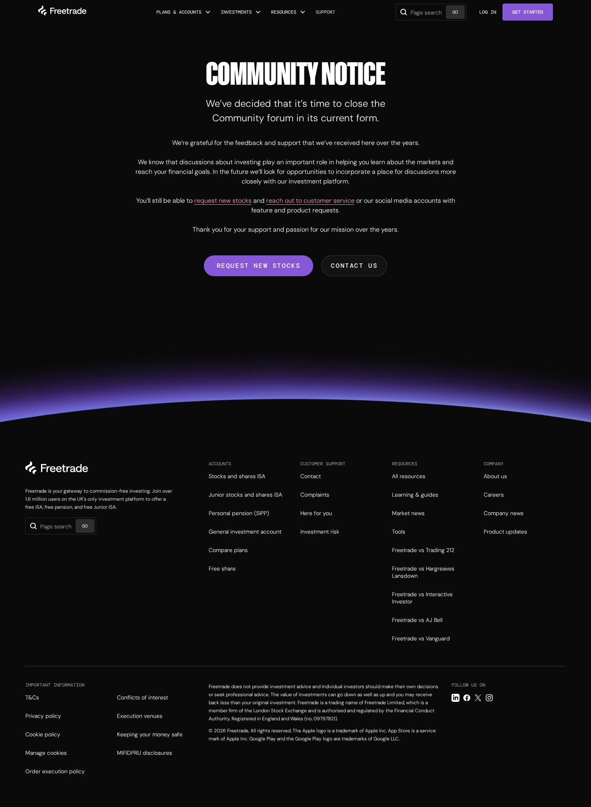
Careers (494, 494)
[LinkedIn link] (455, 698)
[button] (183, 12)
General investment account (245, 531)
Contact (310, 476)
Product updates (505, 531)
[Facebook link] (467, 698)
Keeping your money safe (150, 734)
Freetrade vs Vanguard (421, 638)
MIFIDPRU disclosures (144, 752)
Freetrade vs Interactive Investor (422, 598)
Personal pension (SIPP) (239, 513)
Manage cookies (46, 752)
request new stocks (223, 200)
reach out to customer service (310, 200)
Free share (222, 568)
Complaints (314, 494)
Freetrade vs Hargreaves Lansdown (423, 572)
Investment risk (319, 531)
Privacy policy (43, 715)
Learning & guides (415, 494)
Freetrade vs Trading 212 (423, 550)
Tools (398, 531)
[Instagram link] (489, 698)
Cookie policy (42, 734)
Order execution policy (55, 771)
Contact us (354, 265)
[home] (62, 12)
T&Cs (32, 697)
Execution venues (139, 715)
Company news (503, 513)
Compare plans (228, 550)
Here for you (316, 513)
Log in (487, 12)
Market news (408, 513)
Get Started (527, 12)
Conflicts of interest (142, 697)
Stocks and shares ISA (237, 476)
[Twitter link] (478, 698)
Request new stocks (259, 265)
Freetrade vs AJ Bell (417, 620)
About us (495, 476)
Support (325, 12)
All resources (408, 476)
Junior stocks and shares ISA (245, 494)
